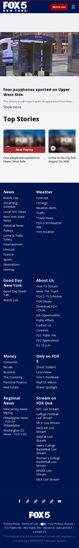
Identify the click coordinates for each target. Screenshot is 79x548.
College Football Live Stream (47, 416)
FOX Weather (45, 232)
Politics (8, 231)
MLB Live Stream (48, 423)
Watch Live (59, 7)
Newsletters (11, 264)
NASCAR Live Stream (45, 430)
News (8, 191)
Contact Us (43, 325)
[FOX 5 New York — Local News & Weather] (15, 7)
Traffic (40, 213)
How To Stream (47, 286)
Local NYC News (14, 212)
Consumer (10, 362)
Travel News (44, 218)
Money (9, 356)
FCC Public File (46, 335)
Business (9, 372)
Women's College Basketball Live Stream (48, 462)
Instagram (27, 501)
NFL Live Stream (47, 409)
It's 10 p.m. (43, 345)
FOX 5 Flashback (47, 377)
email (59, 501)
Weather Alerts (46, 208)
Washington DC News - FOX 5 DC (15, 432)
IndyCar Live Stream (44, 438)
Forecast (42, 198)
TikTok (35, 501)
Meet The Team (47, 291)
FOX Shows (44, 301)
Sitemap (9, 269)
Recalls (8, 367)
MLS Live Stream (47, 479)
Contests (42, 330)
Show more (12, 107)
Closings (42, 203)
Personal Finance (15, 382)
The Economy (12, 377)
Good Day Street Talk (14, 293)
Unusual (8, 249)
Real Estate (11, 387)
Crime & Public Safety (13, 237)
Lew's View (43, 372)
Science (8, 254)
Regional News (11, 400)
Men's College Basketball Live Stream (46, 449)
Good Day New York (12, 283)
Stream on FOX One (46, 400)
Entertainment (13, 244)
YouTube (43, 501)
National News (13, 225)
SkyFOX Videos (46, 382)
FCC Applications (47, 340)
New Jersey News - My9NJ (16, 411)
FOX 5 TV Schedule (49, 296)
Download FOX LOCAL (46, 308)
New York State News (14, 218)
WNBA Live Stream (44, 472)
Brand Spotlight (46, 387)
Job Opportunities (48, 315)
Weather (44, 191)
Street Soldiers (46, 367)
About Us (45, 280)
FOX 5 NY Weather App (49, 225)
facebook (19, 501)
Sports (7, 259)
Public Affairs (45, 320)
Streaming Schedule (10, 205)
